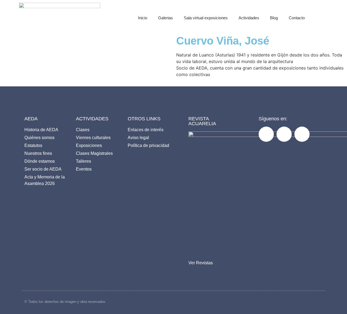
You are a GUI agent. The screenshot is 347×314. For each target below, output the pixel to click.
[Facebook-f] (266, 134)
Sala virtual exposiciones (206, 17)
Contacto (297, 17)
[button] (327, 16)
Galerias (165, 17)
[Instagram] (284, 134)
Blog (274, 17)
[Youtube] (302, 134)
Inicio (142, 17)
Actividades (249, 17)
